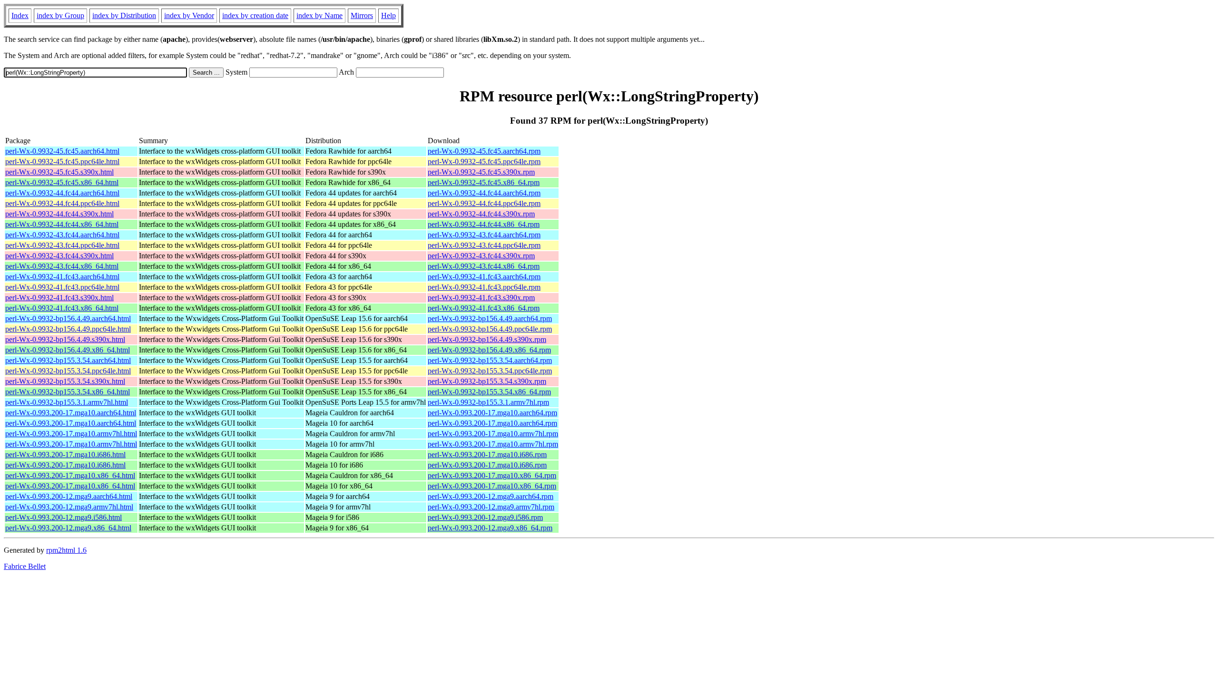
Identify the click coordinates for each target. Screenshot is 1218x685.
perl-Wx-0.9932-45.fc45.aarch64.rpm (484, 151)
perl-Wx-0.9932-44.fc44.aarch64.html (62, 193)
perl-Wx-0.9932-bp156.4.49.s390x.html (65, 339)
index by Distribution (124, 15)
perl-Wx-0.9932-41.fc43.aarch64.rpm (484, 277)
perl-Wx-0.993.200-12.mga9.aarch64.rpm (490, 496)
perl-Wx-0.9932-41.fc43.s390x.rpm (481, 298)
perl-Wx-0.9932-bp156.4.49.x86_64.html (67, 350)
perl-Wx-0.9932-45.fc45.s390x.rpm (481, 172)
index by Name (319, 15)
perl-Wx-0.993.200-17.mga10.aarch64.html (70, 413)
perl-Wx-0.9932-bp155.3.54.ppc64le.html (68, 371)
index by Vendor (189, 15)
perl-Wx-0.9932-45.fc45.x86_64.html (61, 182)
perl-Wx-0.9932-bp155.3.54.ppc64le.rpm (490, 371)
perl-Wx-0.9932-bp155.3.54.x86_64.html (67, 392)
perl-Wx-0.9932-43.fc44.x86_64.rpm (484, 266)
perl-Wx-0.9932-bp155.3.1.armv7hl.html (66, 402)
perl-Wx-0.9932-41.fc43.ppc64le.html (62, 287)
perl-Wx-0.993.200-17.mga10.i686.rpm (487, 454)
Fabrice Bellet (25, 566)
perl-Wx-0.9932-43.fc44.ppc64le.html (62, 245)
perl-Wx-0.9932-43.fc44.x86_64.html (61, 266)
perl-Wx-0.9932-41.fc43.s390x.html (59, 298)
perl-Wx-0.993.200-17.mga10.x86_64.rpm (492, 475)
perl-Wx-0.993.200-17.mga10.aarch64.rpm (492, 413)
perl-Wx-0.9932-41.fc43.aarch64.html (62, 277)
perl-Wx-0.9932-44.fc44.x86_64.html (61, 224)
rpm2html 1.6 (66, 550)
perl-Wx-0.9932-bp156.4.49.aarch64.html (68, 318)
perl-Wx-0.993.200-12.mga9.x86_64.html (68, 528)
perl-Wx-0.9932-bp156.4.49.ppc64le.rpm (490, 329)
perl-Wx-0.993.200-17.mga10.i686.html (65, 454)
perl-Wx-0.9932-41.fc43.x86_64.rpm (484, 308)
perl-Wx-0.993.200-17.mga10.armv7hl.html (71, 434)
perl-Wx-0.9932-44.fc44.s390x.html (59, 214)
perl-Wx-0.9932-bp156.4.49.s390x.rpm (487, 339)
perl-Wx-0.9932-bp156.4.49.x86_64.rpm (489, 350)
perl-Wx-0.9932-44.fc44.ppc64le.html (62, 203)
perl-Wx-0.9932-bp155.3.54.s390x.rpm (487, 381)
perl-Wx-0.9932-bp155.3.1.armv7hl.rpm (488, 402)
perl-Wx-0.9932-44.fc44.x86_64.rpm (484, 224)
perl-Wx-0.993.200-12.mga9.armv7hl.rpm (491, 507)
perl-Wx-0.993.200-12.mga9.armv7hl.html (69, 507)
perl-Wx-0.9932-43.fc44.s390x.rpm (481, 256)
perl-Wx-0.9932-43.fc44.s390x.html (59, 256)
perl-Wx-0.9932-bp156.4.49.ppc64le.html (68, 329)
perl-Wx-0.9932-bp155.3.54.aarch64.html (68, 360)
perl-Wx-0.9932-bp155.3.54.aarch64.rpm (490, 360)
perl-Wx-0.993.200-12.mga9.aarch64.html (68, 496)
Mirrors (362, 15)
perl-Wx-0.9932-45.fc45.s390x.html (59, 172)
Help (388, 15)
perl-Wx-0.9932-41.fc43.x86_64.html (61, 308)
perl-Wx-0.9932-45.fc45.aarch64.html (62, 151)
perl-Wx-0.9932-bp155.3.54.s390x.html (65, 381)
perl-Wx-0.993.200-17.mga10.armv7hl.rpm (493, 434)
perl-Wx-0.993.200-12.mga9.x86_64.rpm (490, 528)
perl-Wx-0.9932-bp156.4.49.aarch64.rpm (490, 318)
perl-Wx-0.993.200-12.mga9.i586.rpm (485, 517)
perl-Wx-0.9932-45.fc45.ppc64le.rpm (484, 161)
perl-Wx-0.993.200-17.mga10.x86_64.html (70, 475)
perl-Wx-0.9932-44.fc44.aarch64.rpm (484, 193)
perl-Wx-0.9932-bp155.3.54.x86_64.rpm (489, 392)
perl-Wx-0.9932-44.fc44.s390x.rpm (481, 214)
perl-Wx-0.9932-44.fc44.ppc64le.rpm (484, 203)
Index (20, 15)
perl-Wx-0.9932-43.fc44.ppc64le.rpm (484, 245)
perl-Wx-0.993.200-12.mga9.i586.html (63, 517)
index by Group (60, 15)
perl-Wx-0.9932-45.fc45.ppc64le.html (62, 161)
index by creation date (255, 15)
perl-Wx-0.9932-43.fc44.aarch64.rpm (484, 235)
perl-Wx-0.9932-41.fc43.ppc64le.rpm (484, 287)
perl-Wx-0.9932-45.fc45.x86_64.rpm (484, 182)
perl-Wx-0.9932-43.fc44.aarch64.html (62, 235)
